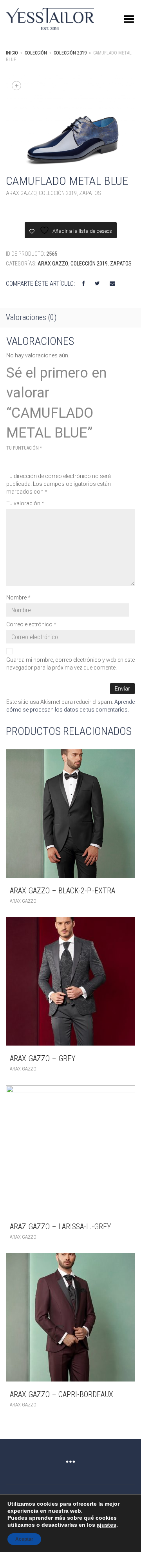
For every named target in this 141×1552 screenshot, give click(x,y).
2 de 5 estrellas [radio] (22, 461)
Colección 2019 (70, 53)
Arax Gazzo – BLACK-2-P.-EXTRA (62, 890)
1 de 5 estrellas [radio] (11, 461)
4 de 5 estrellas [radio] (44, 461)
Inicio (12, 53)
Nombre (18, 597)
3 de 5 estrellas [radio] (33, 461)
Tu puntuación (24, 448)
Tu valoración (25, 503)
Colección (36, 53)
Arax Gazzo (21, 193)
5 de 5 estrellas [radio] (55, 461)
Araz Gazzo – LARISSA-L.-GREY (60, 1226)
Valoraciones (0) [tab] (31, 317)
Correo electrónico (31, 624)
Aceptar (24, 1539)
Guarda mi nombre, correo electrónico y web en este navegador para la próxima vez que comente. (70, 664)
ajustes (106, 1525)
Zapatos (90, 193)
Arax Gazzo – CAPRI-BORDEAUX (61, 1394)
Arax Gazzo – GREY (43, 1058)
